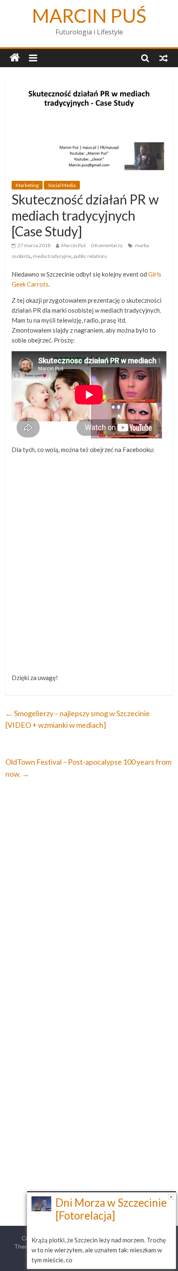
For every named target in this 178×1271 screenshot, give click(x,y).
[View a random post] (163, 57)
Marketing (27, 185)
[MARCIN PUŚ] (14, 58)
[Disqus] (89, 896)
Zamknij (171, 1197)
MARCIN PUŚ (89, 15)
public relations (90, 256)
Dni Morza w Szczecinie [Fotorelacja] (111, 1209)
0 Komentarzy (107, 245)
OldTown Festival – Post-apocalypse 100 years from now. (88, 767)
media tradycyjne (52, 256)
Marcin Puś (73, 245)
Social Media (62, 185)
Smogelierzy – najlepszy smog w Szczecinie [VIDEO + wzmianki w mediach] (77, 719)
